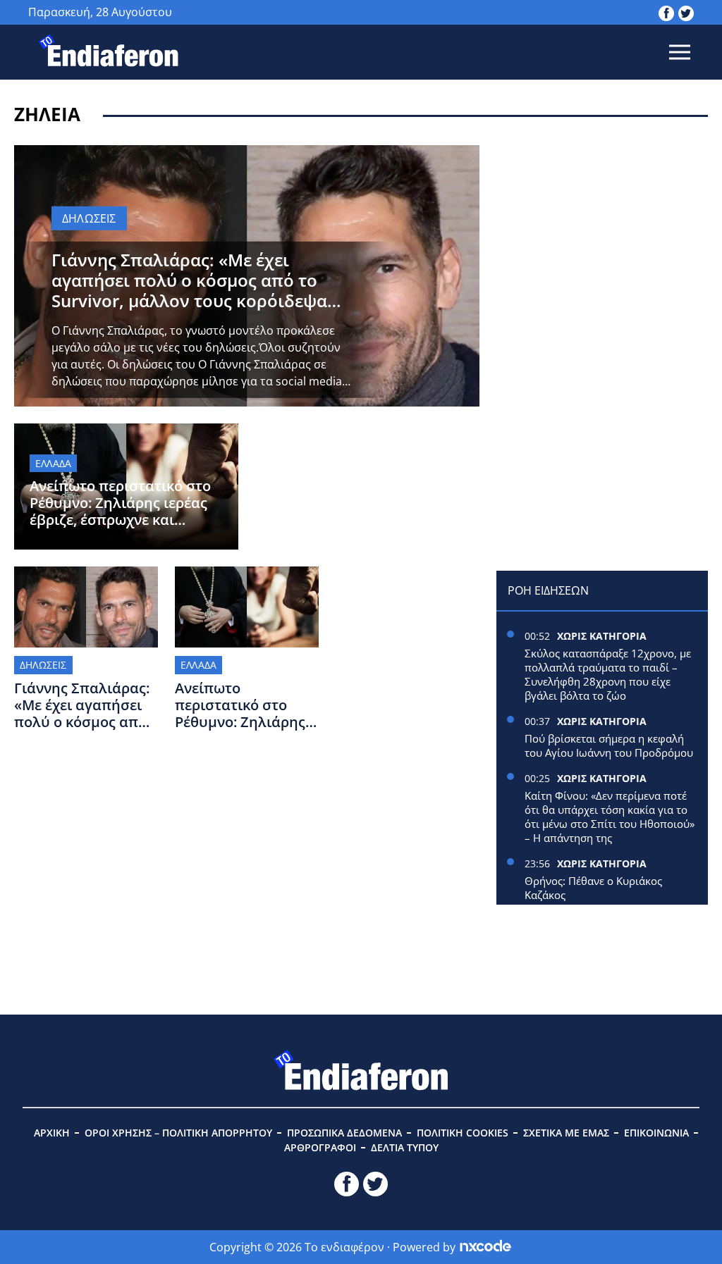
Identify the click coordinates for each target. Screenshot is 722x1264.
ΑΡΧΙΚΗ (52, 1132)
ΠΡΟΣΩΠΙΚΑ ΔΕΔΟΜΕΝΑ (344, 1132)
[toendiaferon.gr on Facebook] (666, 12)
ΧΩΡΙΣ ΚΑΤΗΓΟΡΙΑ (602, 636)
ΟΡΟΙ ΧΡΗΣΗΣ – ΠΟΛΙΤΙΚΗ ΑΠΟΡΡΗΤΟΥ (178, 1132)
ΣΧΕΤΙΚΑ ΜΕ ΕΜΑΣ (566, 1132)
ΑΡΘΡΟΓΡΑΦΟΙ (320, 1147)
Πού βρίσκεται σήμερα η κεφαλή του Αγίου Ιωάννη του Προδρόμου (609, 745)
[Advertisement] (602, 233)
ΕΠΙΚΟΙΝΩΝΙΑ (656, 1132)
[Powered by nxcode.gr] (485, 1247)
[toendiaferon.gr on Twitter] (686, 12)
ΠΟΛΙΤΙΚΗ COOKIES (462, 1132)
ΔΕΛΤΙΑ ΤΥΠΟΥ (405, 1147)
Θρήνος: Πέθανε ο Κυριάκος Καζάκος (593, 888)
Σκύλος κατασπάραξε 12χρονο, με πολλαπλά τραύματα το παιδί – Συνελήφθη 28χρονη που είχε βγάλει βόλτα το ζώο (608, 674)
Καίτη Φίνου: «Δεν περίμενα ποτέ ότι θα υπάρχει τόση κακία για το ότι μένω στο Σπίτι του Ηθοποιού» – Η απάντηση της (610, 816)
